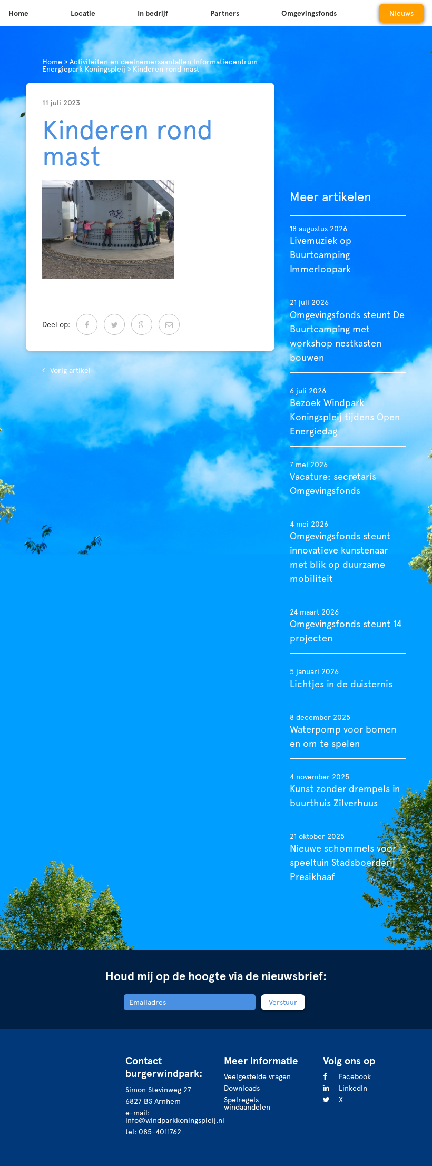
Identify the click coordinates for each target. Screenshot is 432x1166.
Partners (224, 13)
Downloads (242, 1088)
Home (18, 13)
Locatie (83, 13)
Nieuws (401, 13)
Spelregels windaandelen (247, 1103)
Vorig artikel (70, 370)
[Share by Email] (169, 324)
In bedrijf (153, 13)
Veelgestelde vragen (257, 1076)
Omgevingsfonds (309, 13)
